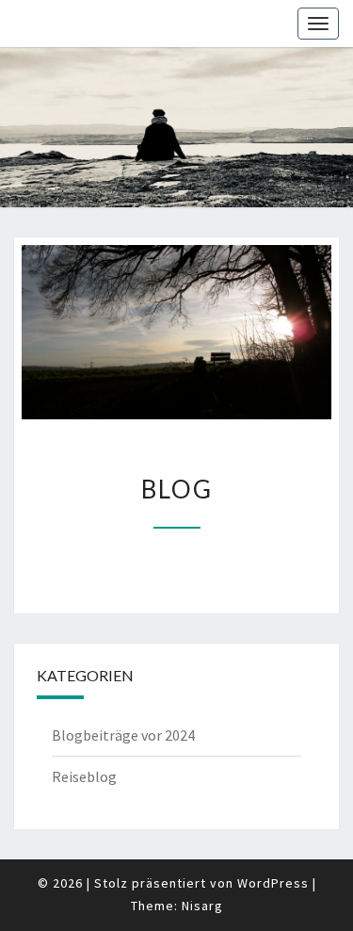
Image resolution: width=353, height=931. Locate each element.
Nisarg (202, 905)
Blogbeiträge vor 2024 (123, 735)
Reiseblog (84, 776)
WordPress (273, 882)
